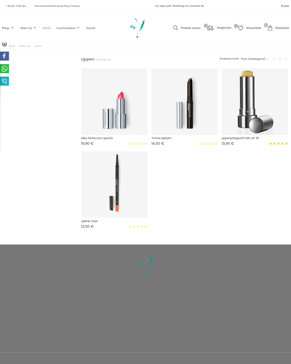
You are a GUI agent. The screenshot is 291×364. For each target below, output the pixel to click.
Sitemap (103, 321)
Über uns (104, 309)
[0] (270, 28)
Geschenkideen (68, 28)
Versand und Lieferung (112, 291)
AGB (102, 303)
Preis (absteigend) (253, 59)
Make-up (28, 28)
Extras (46, 28)
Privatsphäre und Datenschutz (115, 297)
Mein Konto (178, 309)
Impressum (105, 315)
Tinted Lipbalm (161, 138)
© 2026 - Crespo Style (16, 358)
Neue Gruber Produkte (184, 297)
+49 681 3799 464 (16, 6)
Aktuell (90, 28)
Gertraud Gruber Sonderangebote (190, 291)
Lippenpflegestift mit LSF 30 (240, 138)
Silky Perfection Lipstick (97, 138)
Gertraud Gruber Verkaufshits (188, 303)
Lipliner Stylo (89, 221)
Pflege (8, 28)
